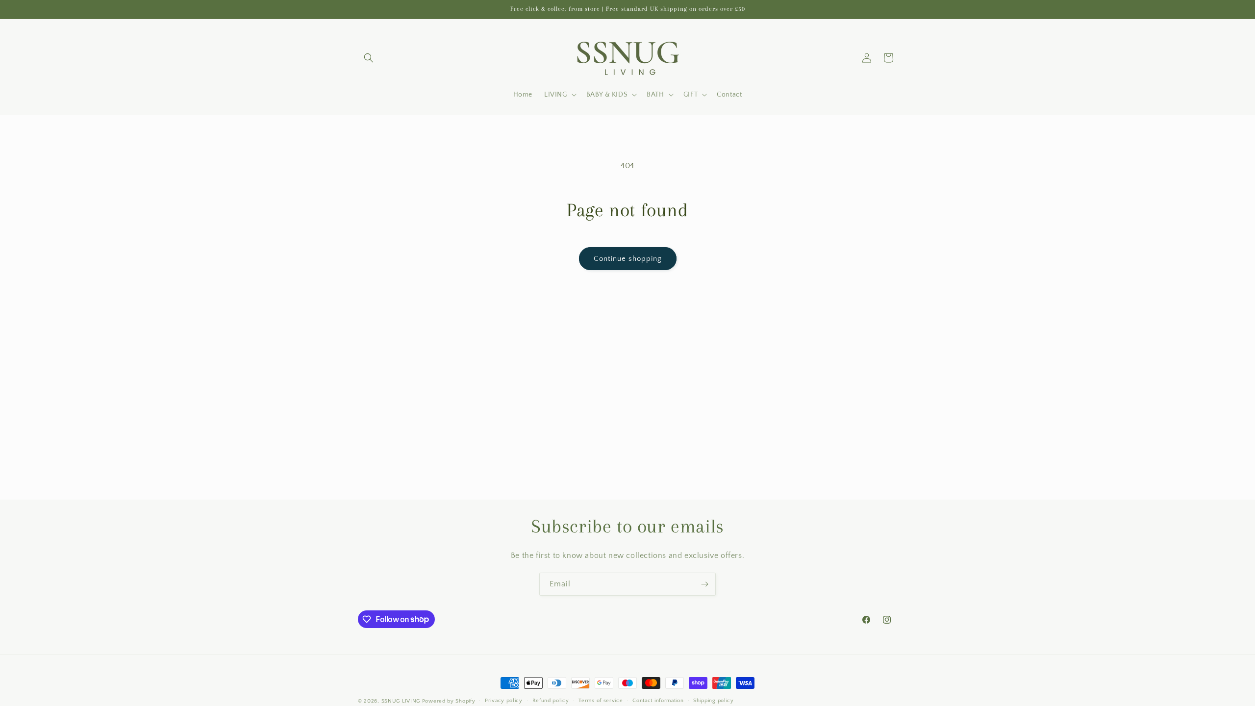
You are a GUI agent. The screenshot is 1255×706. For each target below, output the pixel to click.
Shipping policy (713, 701)
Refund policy (550, 701)
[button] (368, 58)
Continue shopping (628, 258)
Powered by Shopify (449, 701)
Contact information (657, 701)
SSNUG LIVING (400, 701)
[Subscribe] (704, 584)
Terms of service (600, 701)
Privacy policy (504, 701)
